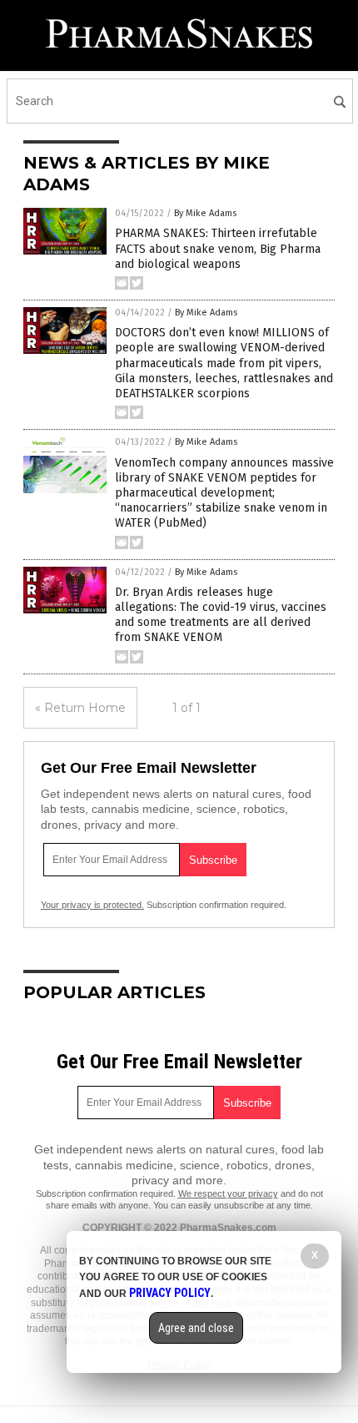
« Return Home (80, 707)
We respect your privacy (228, 1193)
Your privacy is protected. (92, 905)
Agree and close (196, 1328)
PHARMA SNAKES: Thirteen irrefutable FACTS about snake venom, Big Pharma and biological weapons (218, 248)
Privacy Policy (170, 1292)
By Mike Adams (205, 213)
